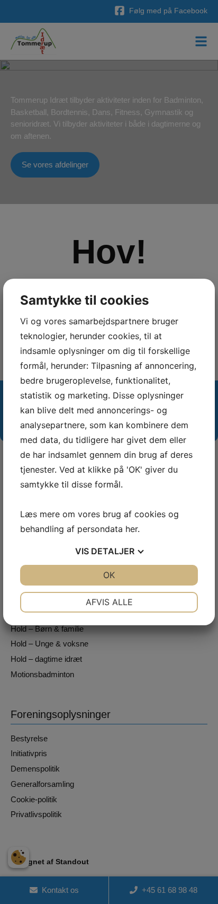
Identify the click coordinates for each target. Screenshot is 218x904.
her (131, 529)
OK (109, 575)
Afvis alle (109, 602)
